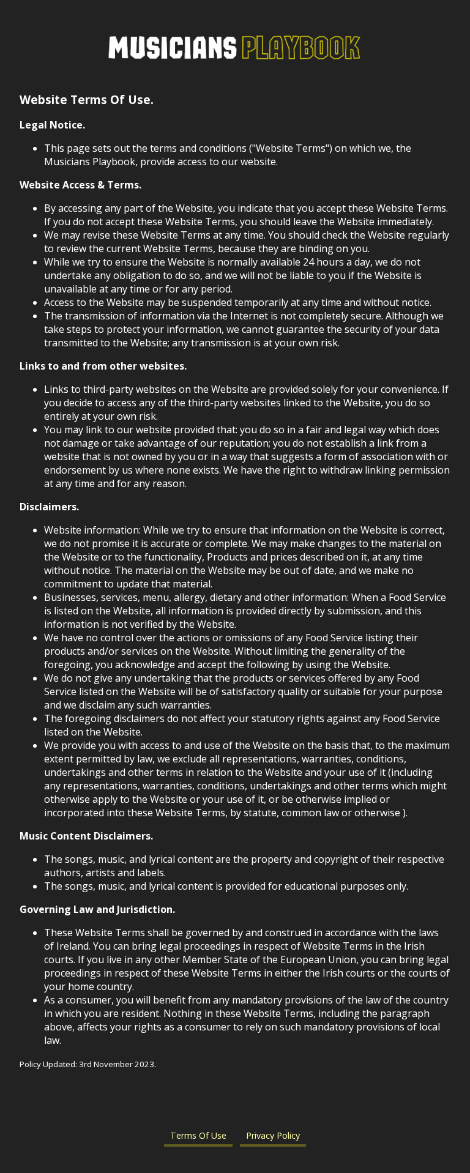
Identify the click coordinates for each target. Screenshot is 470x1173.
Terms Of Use (198, 1135)
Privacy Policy (273, 1135)
